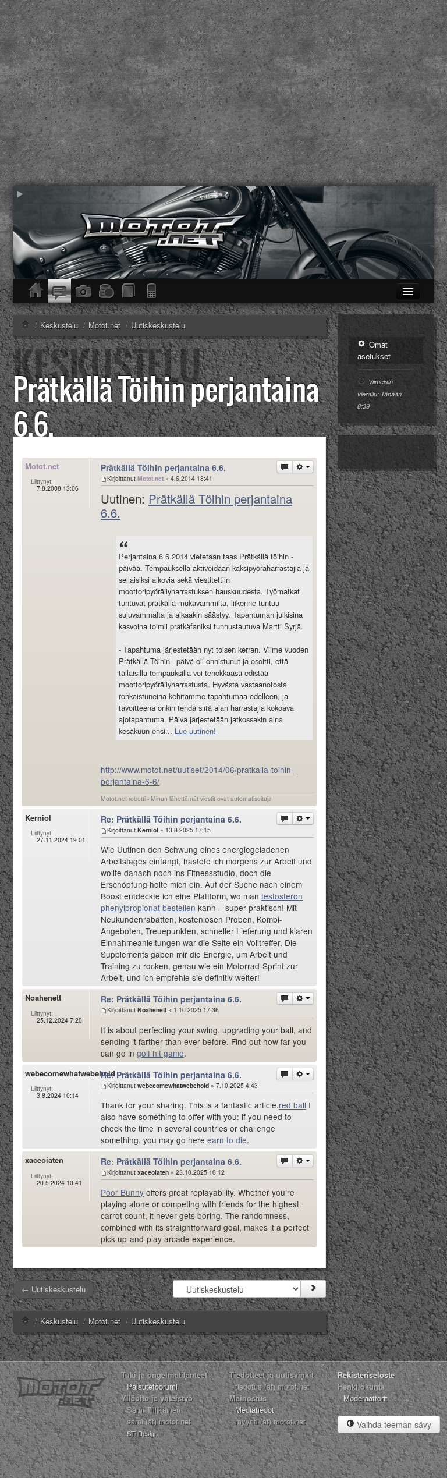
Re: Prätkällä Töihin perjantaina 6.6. (171, 819)
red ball (292, 1105)
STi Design (142, 1433)
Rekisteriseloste (366, 1374)
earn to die (227, 1140)
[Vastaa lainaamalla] (284, 466)
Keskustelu (59, 1321)
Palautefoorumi (152, 1386)
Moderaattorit (365, 1397)
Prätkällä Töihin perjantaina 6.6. (166, 406)
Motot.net (104, 1321)
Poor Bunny (122, 1192)
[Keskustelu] (59, 291)
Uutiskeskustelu (158, 1321)
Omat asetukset (374, 350)
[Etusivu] (36, 291)
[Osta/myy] (106, 291)
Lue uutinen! (195, 730)
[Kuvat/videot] (82, 291)
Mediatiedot (254, 1409)
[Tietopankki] (129, 291)
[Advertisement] (223, 93)
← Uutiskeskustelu (54, 1289)
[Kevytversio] (152, 291)
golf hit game (160, 1053)
